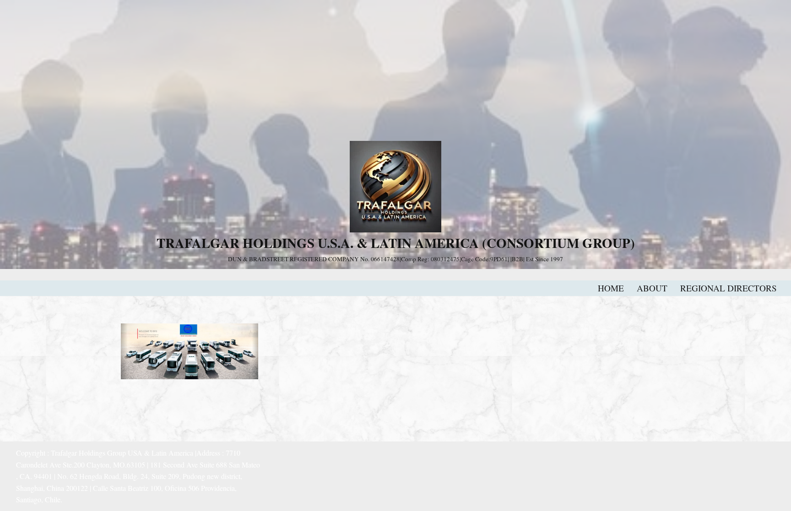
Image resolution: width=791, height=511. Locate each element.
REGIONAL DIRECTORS (728, 288)
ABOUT (652, 288)
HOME (611, 288)
